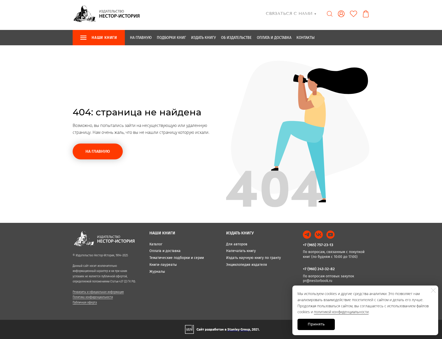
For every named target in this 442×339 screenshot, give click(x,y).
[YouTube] (330, 235)
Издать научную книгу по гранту (253, 258)
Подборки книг (171, 37)
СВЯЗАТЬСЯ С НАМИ (291, 13)
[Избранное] (353, 13)
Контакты (305, 37)
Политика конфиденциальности (93, 297)
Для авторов (236, 244)
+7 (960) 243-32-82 (319, 269)
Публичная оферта (85, 302)
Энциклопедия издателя (246, 265)
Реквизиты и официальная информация (98, 292)
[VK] (319, 235)
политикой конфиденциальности (341, 311)
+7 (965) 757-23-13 (318, 245)
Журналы (157, 271)
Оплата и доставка (274, 37)
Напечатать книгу (241, 251)
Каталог (155, 244)
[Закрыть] (433, 290)
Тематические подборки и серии (176, 258)
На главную (141, 37)
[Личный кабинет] (341, 13)
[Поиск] (330, 14)
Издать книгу (203, 37)
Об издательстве (236, 37)
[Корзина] (365, 13)
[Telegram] (307, 235)
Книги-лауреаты (163, 265)
